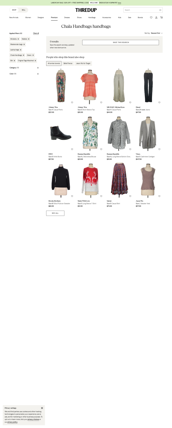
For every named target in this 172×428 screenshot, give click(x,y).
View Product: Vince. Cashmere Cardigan (148, 139)
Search (127, 10)
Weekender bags (16, 44)
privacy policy (12, 422)
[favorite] (72, 102)
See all (55, 213)
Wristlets (13, 39)
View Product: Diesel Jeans (148, 92)
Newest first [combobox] (155, 33)
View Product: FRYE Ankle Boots (61, 139)
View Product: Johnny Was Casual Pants (61, 92)
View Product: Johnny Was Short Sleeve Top (90, 92)
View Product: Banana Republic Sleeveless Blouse (90, 139)
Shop (14, 10)
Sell (23, 10)
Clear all (36, 33)
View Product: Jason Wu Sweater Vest (148, 185)
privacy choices (33, 419)
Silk (11, 61)
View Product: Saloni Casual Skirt (119, 185)
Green (29, 55)
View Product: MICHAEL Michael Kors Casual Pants (119, 92)
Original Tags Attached (26, 61)
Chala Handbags (16, 55)
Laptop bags (14, 50)
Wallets (24, 39)
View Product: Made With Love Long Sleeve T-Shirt (90, 185)
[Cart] (161, 17)
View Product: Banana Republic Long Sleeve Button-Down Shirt (119, 139)
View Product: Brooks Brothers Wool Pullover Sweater (61, 185)
